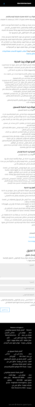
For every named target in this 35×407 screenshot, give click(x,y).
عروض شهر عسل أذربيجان (12, 342)
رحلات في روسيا (22, 361)
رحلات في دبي (18, 353)
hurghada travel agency (19, 382)
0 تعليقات (3, 19)
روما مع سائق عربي (20, 337)
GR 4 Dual (22, 356)
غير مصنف (11, 19)
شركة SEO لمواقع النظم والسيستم (15, 366)
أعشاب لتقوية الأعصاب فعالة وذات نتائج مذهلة (18, 52)
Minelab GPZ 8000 (18, 377)
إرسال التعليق (5, 310)
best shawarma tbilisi (18, 387)
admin (27, 19)
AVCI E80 (20, 380)
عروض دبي (22, 332)
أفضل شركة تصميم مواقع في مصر (18, 331)
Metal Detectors (10, 335)
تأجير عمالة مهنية (17, 340)
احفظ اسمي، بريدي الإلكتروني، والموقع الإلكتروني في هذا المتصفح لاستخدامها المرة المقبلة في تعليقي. (18, 302)
